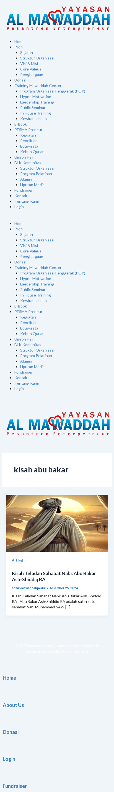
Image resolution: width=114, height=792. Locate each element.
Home (19, 41)
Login (19, 206)
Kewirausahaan (33, 118)
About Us (13, 705)
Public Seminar (32, 107)
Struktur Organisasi (37, 58)
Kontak (20, 195)
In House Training (35, 113)
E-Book (20, 124)
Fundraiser (23, 190)
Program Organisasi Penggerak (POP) (52, 91)
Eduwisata (29, 146)
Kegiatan (28, 135)
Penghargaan (31, 74)
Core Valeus (30, 69)
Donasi (20, 80)
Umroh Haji (23, 157)
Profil (19, 47)
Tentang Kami (26, 201)
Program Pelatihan (36, 173)
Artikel (17, 560)
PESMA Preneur (28, 129)
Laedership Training (37, 102)
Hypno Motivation (35, 96)
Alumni (26, 179)
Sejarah (26, 52)
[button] (57, 218)
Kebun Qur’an (32, 151)
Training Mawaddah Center (37, 85)
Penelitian (29, 140)
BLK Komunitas (27, 162)
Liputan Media (32, 184)
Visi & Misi (29, 63)
